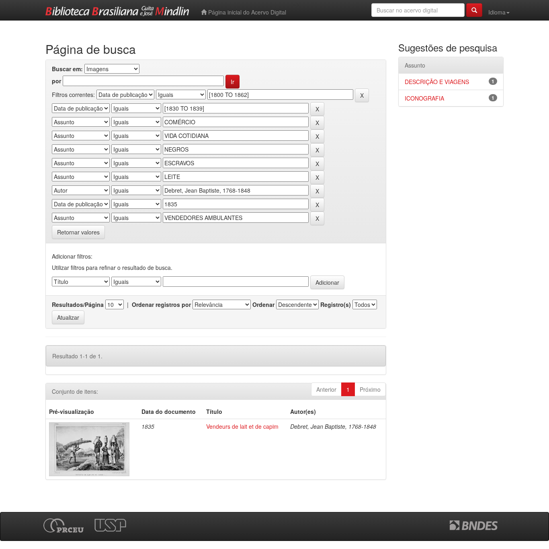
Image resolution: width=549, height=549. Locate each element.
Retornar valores (78, 232)
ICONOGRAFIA (424, 98)
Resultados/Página (78, 304)
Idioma (497, 12)
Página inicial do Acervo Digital (246, 12)
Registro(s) (335, 304)
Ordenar (263, 304)
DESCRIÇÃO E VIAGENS (437, 82)
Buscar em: (67, 69)
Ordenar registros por (161, 304)
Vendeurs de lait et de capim (242, 426)
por (56, 81)
